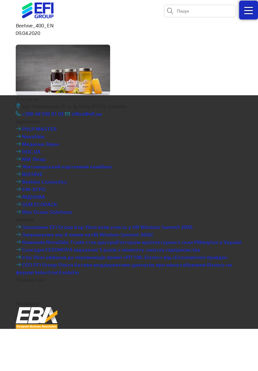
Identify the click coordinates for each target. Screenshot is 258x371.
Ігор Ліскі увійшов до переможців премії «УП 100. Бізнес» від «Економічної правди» (124, 257)
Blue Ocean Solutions (46, 212)
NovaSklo (33, 137)
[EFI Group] (37, 10)
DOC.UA (31, 152)
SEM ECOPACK (39, 205)
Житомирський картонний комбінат (67, 167)
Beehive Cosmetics (44, 182)
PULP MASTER (39, 129)
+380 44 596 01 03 (42, 114)
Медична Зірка (40, 144)
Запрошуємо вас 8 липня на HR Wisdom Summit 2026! (87, 235)
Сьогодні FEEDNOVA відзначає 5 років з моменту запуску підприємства (110, 250)
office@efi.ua (86, 114)
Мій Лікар (33, 159)
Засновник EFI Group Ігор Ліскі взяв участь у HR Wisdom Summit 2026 (107, 227)
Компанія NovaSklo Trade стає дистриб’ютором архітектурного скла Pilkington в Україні (131, 242)
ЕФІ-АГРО (33, 189)
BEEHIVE (32, 174)
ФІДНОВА (33, 197)
